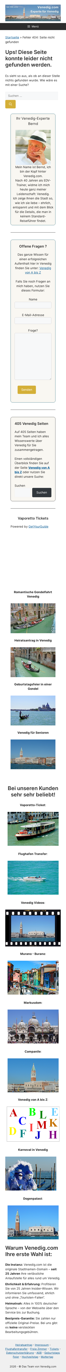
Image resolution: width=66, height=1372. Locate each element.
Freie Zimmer (38, 1349)
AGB (39, 1352)
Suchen (20, 485)
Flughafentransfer (16, 1349)
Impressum (42, 1345)
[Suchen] (10, 104)
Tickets (54, 1349)
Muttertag (47, 1356)
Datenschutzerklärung (20, 1352)
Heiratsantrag (23, 1345)
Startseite (12, 37)
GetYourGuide (38, 526)
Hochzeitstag (30, 1356)
